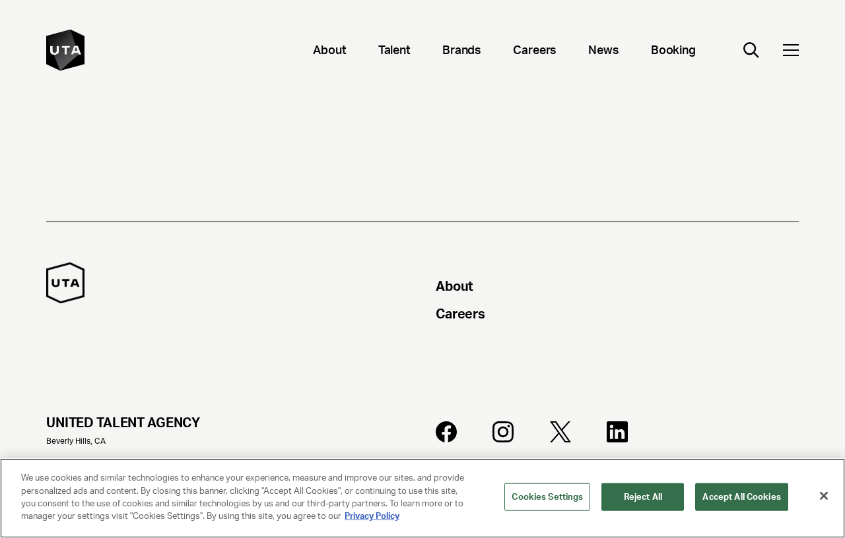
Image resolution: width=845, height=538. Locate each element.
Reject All (643, 497)
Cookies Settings (547, 497)
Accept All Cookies (741, 497)
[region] (422, 498)
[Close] (823, 495)
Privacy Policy (372, 516)
